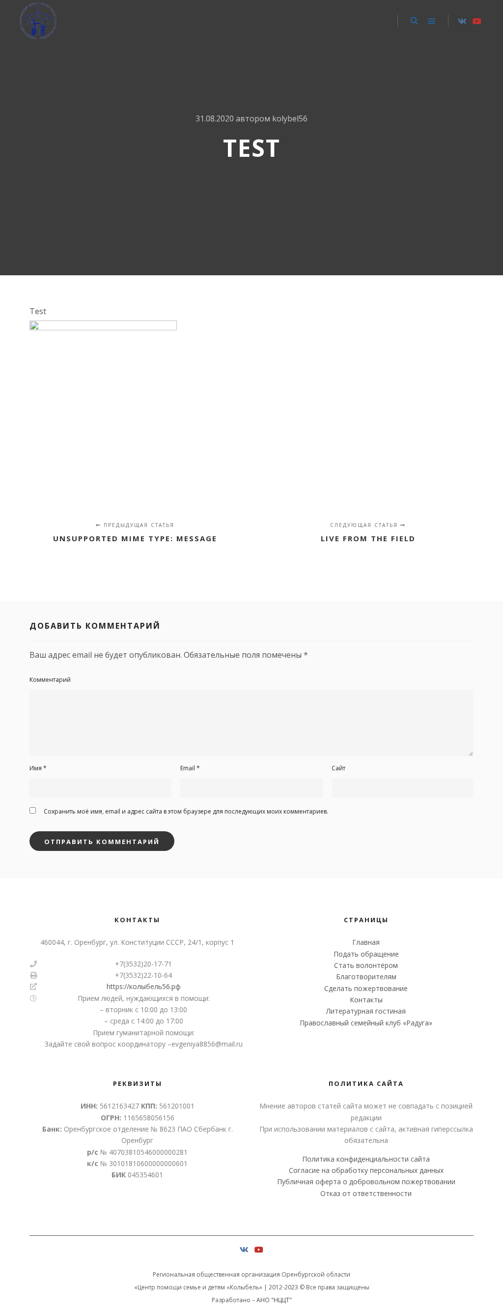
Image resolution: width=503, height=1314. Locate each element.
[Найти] (414, 21)
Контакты (366, 999)
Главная (366, 942)
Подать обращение (366, 954)
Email (190, 768)
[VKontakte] (462, 21)
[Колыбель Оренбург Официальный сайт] (38, 21)
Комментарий (50, 679)
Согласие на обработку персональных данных (366, 1170)
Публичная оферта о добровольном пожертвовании (366, 1181)
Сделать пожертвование (366, 988)
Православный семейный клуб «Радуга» (366, 1022)
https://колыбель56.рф (144, 986)
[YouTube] (477, 21)
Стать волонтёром (366, 965)
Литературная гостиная (366, 1011)
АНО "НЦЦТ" (274, 1300)
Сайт (338, 768)
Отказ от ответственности (366, 1193)
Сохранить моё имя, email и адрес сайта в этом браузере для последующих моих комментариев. (186, 811)
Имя (38, 768)
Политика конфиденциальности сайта (366, 1159)
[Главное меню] (432, 21)
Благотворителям (366, 976)
